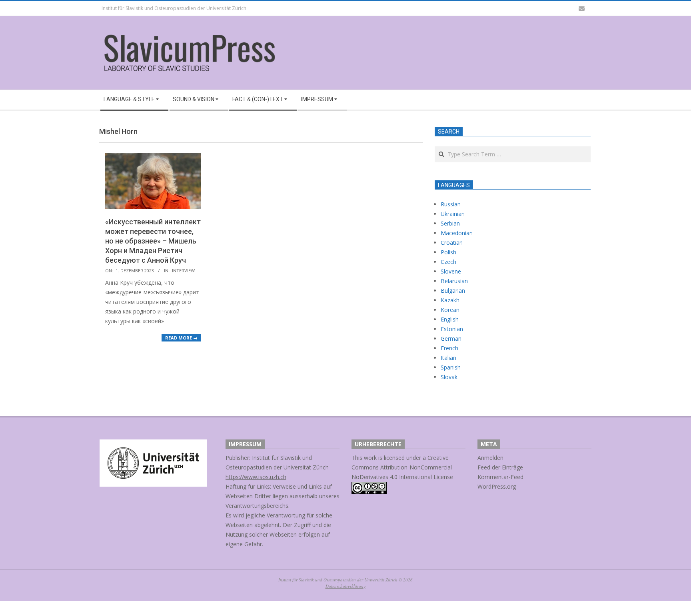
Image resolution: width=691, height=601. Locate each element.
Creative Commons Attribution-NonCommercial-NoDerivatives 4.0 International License (402, 467)
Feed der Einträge (500, 467)
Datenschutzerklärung (346, 586)
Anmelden (490, 457)
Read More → (181, 338)
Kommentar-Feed (500, 477)
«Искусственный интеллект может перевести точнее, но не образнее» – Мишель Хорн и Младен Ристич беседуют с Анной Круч (153, 241)
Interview (183, 271)
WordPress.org (496, 486)
